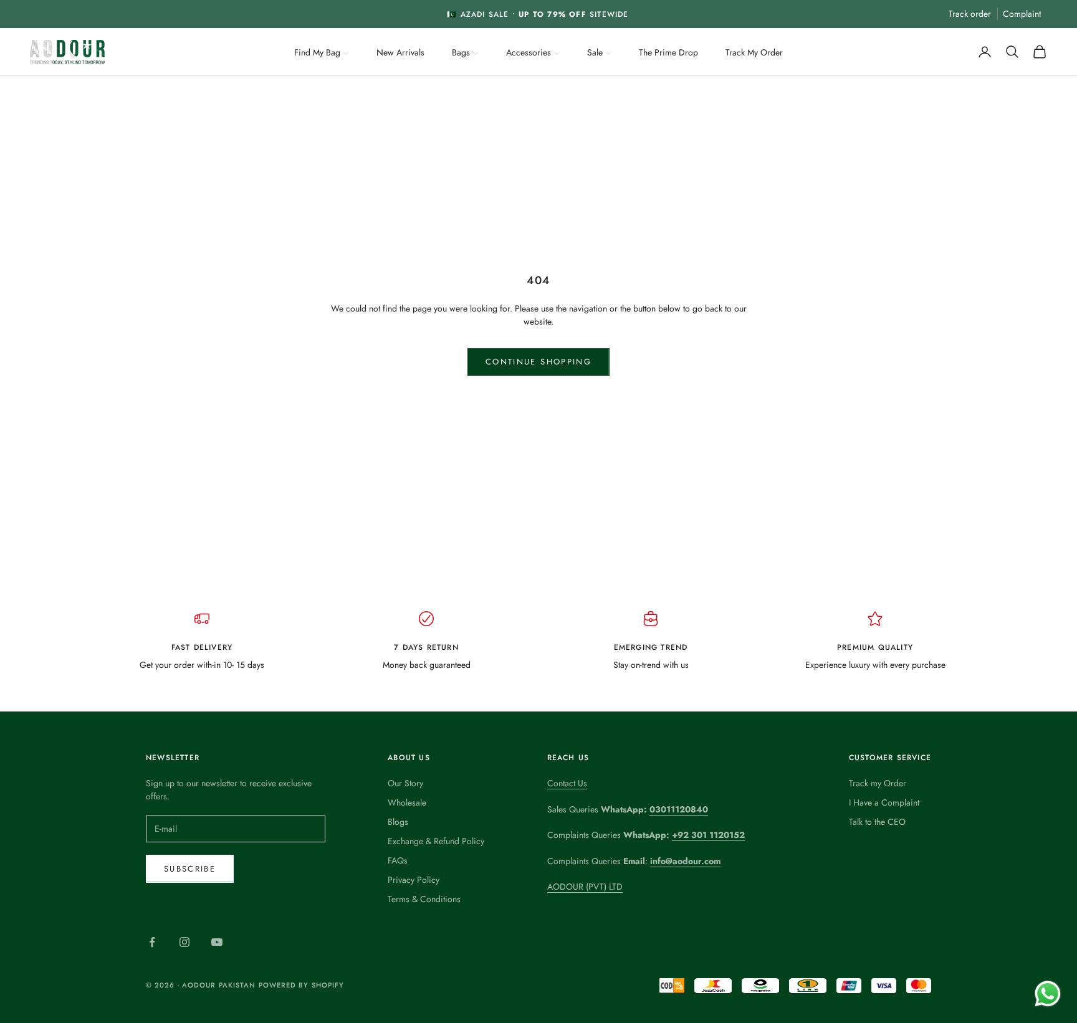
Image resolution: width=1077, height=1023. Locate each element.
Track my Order (877, 783)
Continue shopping (538, 362)
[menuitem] (321, 51)
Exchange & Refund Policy (436, 841)
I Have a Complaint (884, 802)
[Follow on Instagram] (184, 942)
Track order (970, 13)
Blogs (398, 822)
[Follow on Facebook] (152, 942)
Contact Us (567, 783)
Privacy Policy (413, 879)
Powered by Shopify (302, 985)
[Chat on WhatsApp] (1047, 993)
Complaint (1022, 13)
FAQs (398, 860)
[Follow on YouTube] (217, 942)
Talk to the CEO (877, 822)
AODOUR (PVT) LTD (585, 886)
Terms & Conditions (424, 899)
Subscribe (190, 869)
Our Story (405, 783)
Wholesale (407, 802)
